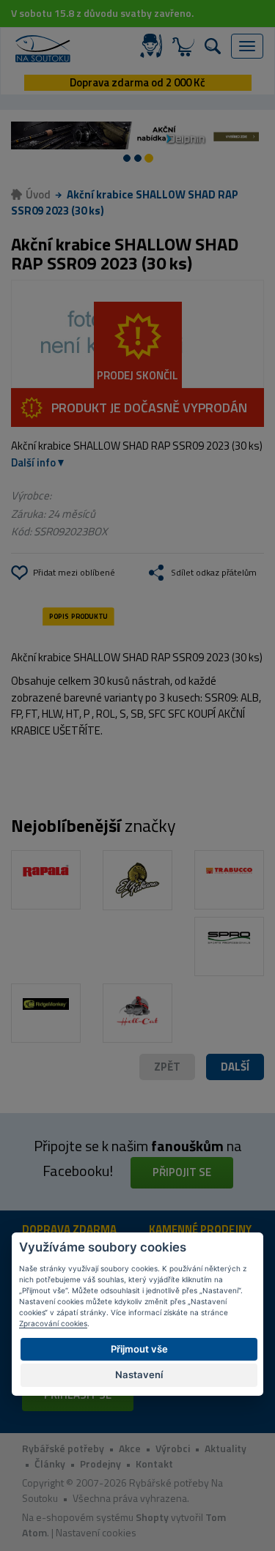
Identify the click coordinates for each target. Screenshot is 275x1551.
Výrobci (172, 1448)
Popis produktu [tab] (78, 616)
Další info (33, 462)
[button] (235, 1067)
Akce (130, 1448)
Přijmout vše (139, 1349)
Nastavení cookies (96, 1532)
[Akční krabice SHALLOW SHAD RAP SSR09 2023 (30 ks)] (137, 334)
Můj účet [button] (154, 46)
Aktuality (225, 1448)
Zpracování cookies (53, 1323)
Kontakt (154, 1463)
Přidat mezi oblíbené (74, 572)
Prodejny (100, 1463)
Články (49, 1463)
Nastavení (139, 1374)
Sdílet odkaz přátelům (214, 572)
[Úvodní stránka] (43, 49)
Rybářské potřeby (63, 1448)
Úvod (38, 194)
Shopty (152, 1517)
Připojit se (182, 1172)
